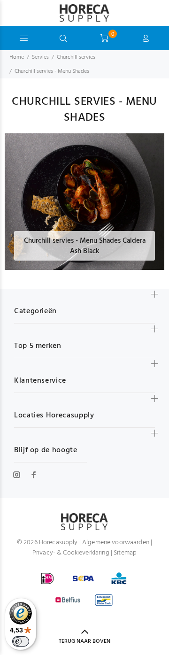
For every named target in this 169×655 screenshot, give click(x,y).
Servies (40, 57)
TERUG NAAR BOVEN (84, 641)
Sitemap (125, 552)
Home (16, 57)
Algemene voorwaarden (115, 542)
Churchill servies (76, 57)
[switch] (20, 641)
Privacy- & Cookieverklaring (70, 552)
